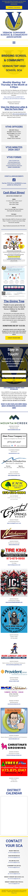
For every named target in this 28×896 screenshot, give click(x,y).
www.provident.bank (14, 681)
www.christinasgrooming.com (14, 755)
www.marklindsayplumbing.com (14, 664)
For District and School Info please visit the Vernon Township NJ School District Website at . (14, 3)
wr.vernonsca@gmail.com (14, 852)
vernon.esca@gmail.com (14, 883)
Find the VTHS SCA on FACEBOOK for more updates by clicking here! (14, 184)
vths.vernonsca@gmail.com (20, 114)
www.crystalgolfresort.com (14, 523)
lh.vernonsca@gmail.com (14, 867)
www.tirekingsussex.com (14, 565)
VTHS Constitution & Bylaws (14, 163)
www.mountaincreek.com (14, 429)
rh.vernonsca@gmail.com (14, 862)
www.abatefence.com (14, 453)
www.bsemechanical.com (14, 704)
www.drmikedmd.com (14, 738)
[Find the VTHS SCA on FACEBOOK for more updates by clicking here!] (14, 179)
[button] (14, 42)
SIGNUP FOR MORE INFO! (14, 167)
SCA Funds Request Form (14, 162)
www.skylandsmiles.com (14, 475)
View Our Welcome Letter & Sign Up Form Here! (14, 108)
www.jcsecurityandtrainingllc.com (14, 602)
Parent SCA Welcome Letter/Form (14, 165)
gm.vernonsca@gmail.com (14, 873)
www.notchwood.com (14, 544)
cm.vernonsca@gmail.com (14, 857)
